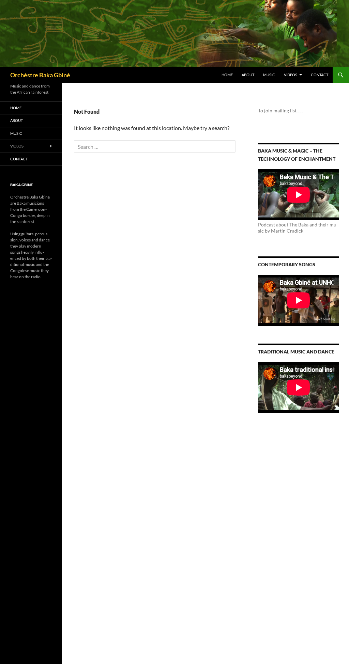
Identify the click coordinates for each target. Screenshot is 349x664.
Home (227, 75)
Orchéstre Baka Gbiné (40, 75)
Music (269, 75)
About (248, 75)
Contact (319, 75)
